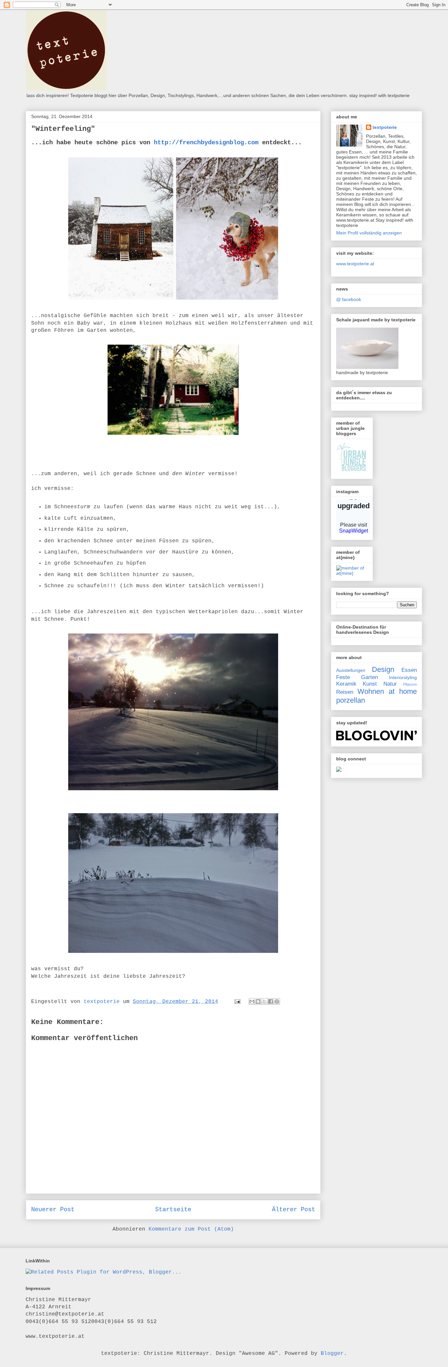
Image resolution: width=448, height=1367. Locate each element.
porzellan (350, 700)
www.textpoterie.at (355, 263)
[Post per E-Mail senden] (238, 1002)
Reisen (344, 692)
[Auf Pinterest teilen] (277, 1001)
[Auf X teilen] (264, 1001)
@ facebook (348, 299)
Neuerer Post (52, 1209)
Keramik (346, 684)
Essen (409, 670)
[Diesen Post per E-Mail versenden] (252, 1001)
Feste (343, 677)
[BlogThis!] (258, 1001)
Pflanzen (410, 684)
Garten (369, 677)
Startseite (173, 1209)
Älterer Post (293, 1209)
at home (403, 691)
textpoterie (385, 127)
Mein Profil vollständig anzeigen (369, 232)
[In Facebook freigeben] (270, 1001)
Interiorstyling (403, 677)
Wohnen (370, 691)
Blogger (332, 1354)
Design (383, 669)
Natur (390, 684)
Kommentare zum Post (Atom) (191, 1229)
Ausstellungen (350, 670)
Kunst (370, 684)
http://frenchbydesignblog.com (204, 142)
